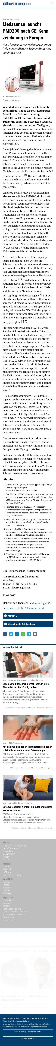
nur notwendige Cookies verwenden (28, 1032)
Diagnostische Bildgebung (14, 845)
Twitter (6, 884)
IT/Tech (6, 856)
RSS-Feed (7, 893)
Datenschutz (8, 917)
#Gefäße (15, 828)
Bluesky (6, 887)
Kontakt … (12, 615)
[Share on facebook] (5, 634)
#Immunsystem (47, 768)
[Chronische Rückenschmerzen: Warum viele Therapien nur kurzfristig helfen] (28, 665)
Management (9, 853)
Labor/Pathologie (10, 848)
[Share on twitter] (11, 634)
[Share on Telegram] (29, 634)
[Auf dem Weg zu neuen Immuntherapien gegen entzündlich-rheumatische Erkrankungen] (28, 728)
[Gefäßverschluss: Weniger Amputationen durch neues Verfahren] (28, 788)
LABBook (7, 872)
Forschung (7, 859)
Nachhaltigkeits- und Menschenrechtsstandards (15, 910)
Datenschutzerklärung (19, 1024)
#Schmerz (41, 708)
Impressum (8, 920)
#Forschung (35, 768)
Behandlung (8, 851)
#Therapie (49, 828)
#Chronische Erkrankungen (15, 708)
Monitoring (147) (41, 603)
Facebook (7, 881)
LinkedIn (7, 890)
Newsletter (8, 903)
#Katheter (23, 828)
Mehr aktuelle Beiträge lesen (21, 624)
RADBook (7, 869)
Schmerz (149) (14, 608)
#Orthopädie (31, 708)
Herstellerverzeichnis (12, 875)
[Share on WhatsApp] (23, 634)
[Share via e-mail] (35, 634)
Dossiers (6, 866)
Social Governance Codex (14, 914)
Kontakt (6, 905)
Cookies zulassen (28, 1038)
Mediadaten (8, 900)
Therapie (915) (35, 608)
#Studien (49, 708)
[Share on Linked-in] (17, 634)
